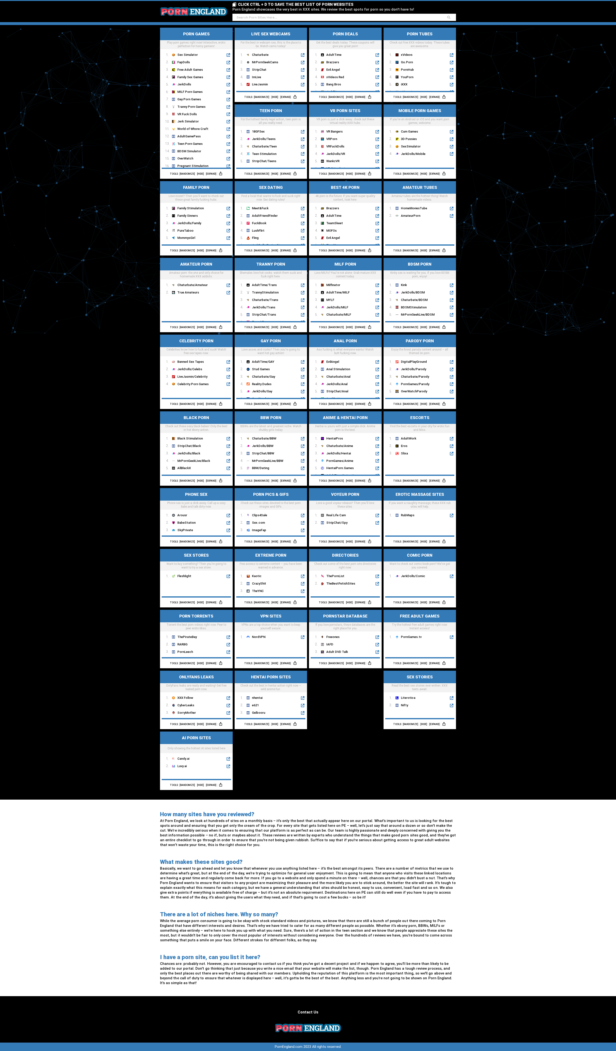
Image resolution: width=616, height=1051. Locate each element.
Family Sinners (187, 215)
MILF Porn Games (190, 92)
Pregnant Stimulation (192, 166)
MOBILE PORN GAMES (419, 110)
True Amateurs (188, 292)
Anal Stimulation (338, 369)
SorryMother (186, 712)
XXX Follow (185, 698)
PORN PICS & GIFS (271, 494)
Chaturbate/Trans (265, 300)
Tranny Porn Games (191, 106)
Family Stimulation (190, 208)
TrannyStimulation (265, 292)
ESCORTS (419, 417)
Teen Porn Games (190, 144)
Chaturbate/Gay (263, 376)
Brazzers (332, 62)
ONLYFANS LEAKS (196, 677)
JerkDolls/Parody (413, 369)
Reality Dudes (261, 384)
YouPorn (407, 77)
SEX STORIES (420, 677)
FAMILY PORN (196, 187)
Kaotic (257, 576)
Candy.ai (183, 758)
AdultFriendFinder (265, 215)
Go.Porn (407, 62)
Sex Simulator (187, 55)
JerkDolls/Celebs (189, 369)
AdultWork (408, 438)
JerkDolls (184, 84)
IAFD (329, 644)
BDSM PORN (419, 264)
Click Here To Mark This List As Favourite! (196, 44)
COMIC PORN (419, 555)
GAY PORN (271, 340)
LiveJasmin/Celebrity (192, 376)
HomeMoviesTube (414, 208)
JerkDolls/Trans (263, 307)
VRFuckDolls (335, 146)
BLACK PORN (196, 417)
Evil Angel (333, 69)
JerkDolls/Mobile (413, 154)
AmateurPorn (410, 215)
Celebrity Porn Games (193, 384)
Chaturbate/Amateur (192, 285)
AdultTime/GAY (263, 361)
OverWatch (185, 158)
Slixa (404, 453)
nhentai (257, 698)
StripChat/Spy (336, 522)
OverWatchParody (414, 391)
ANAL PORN (345, 340)
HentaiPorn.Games (340, 468)
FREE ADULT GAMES (419, 616)
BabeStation (186, 522)
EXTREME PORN (270, 555)
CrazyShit (259, 583)
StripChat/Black (189, 446)
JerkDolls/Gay (262, 391)
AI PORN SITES (196, 737)
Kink (404, 285)
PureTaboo (185, 230)
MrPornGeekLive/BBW (267, 461)
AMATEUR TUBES (420, 187)
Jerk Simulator (188, 121)
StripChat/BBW (263, 453)
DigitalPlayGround (414, 361)
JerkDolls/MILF (337, 307)
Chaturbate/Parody (415, 376)
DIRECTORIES (345, 555)
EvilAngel (332, 361)
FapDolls (183, 62)
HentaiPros (334, 438)
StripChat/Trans (264, 314)
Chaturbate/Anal (338, 376)
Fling (255, 238)
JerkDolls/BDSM (413, 292)
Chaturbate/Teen (264, 146)
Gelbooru (258, 712)
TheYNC (258, 591)
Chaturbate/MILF (338, 314)
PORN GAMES (196, 34)
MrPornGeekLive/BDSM (418, 314)
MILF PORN (345, 264)
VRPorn (331, 139)
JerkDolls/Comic (413, 576)
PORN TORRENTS (196, 616)
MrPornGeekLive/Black (193, 461)
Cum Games (409, 131)
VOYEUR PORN (345, 494)
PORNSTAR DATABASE (345, 616)
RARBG (182, 644)
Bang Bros (333, 84)
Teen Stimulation (264, 154)
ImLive (256, 77)
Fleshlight (184, 576)
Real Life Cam (336, 515)
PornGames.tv (411, 637)
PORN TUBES (419, 34)
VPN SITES (270, 616)
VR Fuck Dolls (187, 114)
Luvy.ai (182, 766)
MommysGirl (186, 238)
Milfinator (333, 285)
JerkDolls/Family (189, 223)
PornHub (407, 69)
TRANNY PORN (270, 264)
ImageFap (259, 530)
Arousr (182, 515)
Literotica (408, 698)
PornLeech (185, 652)
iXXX (404, 84)
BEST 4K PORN (345, 187)
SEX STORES (196, 555)
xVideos (406, 55)
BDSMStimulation (414, 307)
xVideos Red (335, 77)
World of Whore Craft (192, 129)
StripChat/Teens (264, 161)
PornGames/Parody (415, 384)
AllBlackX (184, 468)
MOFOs (331, 230)
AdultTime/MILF (338, 292)
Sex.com (258, 522)
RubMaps (407, 515)
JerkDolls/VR (335, 154)
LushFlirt (258, 230)
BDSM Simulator (189, 151)
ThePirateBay (187, 637)
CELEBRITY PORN (196, 340)
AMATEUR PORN (196, 264)
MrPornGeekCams (265, 62)
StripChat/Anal (337, 391)
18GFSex (258, 131)
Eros (404, 446)
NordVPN (258, 637)
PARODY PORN (420, 340)
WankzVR (333, 161)
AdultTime (333, 55)
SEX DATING (271, 187)
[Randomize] (187, 173)
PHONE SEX (196, 494)
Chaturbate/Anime (339, 446)
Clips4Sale (259, 515)
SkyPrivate (185, 530)
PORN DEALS (345, 34)
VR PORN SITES (345, 110)
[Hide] (200, 173)
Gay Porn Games (189, 99)
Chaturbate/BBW (264, 438)
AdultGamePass (189, 136)
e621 (255, 705)
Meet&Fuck (260, 208)
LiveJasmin (260, 84)
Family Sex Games (190, 77)
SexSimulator (411, 146)
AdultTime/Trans (264, 285)
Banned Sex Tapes (190, 361)
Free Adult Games (190, 69)
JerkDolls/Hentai (338, 453)
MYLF (330, 300)
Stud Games (261, 369)
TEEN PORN (270, 110)
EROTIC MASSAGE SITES (420, 494)
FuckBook (259, 223)
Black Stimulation (190, 438)
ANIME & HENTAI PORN (345, 417)
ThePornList (335, 576)
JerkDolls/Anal (336, 384)
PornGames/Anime (339, 461)
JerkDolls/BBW (262, 446)
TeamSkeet (334, 223)
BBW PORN (270, 417)
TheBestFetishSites (340, 583)
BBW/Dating (260, 468)
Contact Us (308, 1012)
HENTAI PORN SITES (271, 677)
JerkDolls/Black (188, 453)
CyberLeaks (185, 705)
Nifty (404, 705)
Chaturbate (260, 55)
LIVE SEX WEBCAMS (270, 34)
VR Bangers (334, 131)
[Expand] (211, 173)
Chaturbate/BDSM (414, 300)
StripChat (259, 69)
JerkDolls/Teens (264, 139)
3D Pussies (409, 139)
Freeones (333, 637)
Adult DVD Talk (337, 652)
